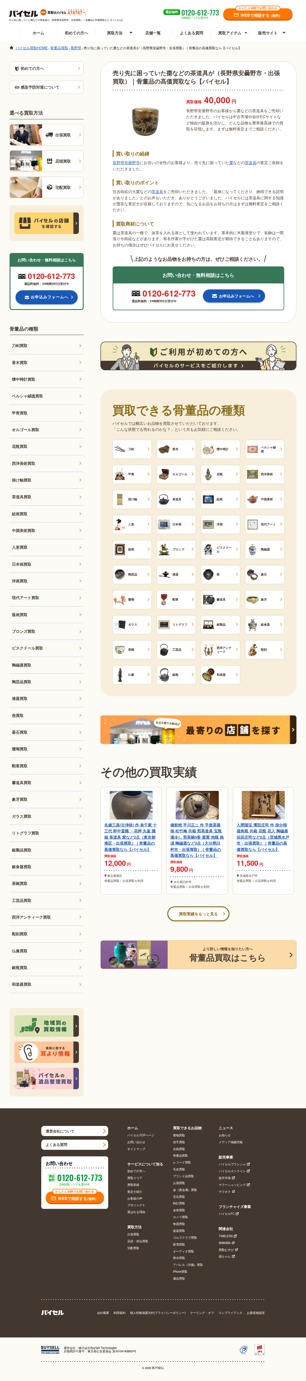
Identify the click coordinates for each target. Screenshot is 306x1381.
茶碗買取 (19, 883)
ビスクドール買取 (27, 648)
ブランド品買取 (183, 1176)
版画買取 (19, 614)
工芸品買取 (21, 900)
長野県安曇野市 (126, 162)
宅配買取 (133, 1248)
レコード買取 (182, 1162)
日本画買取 (21, 564)
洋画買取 (19, 581)
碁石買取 (19, 732)
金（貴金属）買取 (185, 1190)
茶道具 (250, 162)
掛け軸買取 (21, 480)
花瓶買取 (19, 446)
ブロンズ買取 (23, 631)
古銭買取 (179, 1149)
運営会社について (60, 1131)
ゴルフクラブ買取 (185, 1238)
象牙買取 (19, 799)
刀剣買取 (19, 345)
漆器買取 (19, 698)
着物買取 (179, 1135)
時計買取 (179, 1203)
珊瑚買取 (19, 749)
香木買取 (19, 362)
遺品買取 (179, 1278)
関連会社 (226, 1229)
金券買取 (179, 1210)
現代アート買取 (25, 597)
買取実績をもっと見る (198, 913)
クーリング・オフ (202, 1313)
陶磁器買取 (21, 665)
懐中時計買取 (23, 379)
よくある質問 (191, 33)
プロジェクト (136, 1205)
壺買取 (18, 715)
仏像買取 (19, 950)
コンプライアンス (230, 1313)
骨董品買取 (180, 1156)
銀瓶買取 (19, 967)
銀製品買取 (21, 850)
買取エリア (134, 1178)
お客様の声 (134, 1199)
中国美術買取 (23, 530)
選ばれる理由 (136, 1212)
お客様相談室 (256, 1313)
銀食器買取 (21, 866)
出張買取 (133, 1234)
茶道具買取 (21, 496)
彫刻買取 (19, 933)
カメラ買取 (180, 1217)
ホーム (38, 33)
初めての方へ (76, 33)
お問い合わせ (136, 1142)
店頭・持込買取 (137, 1241)
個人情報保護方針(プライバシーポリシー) (158, 1313)
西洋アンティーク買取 (31, 917)
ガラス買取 (21, 816)
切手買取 (179, 1142)
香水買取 (179, 1258)
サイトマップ (136, 1149)
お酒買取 (179, 1183)
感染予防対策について (40, 87)
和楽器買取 (21, 984)
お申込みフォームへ (49, 297)
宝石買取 (179, 1197)
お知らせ (225, 1135)
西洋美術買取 (23, 463)
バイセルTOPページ (140, 1135)
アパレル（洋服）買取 (188, 1265)
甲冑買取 (19, 413)
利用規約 (120, 1313)
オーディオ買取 (183, 1251)
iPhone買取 (180, 1272)
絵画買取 (19, 513)
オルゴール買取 (25, 429)
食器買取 (179, 1224)
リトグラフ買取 (25, 833)
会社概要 (103, 1313)
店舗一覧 (153, 33)
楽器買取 (179, 1231)
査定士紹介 (134, 1192)
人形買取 (19, 547)
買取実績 (133, 1185)
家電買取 (179, 1244)
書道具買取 (21, 782)
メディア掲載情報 (231, 1142)
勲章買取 (19, 766)
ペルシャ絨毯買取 (27, 396)
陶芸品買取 (21, 681)
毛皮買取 (179, 1169)
